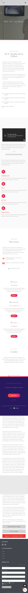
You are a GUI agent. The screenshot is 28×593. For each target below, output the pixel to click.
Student (5, 584)
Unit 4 (3, 558)
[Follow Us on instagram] (5, 545)
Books (3, 551)
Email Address (5, 566)
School (3, 578)
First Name (5, 570)
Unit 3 (3, 556)
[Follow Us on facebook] (2, 545)
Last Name (4, 574)
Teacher (12, 582)
